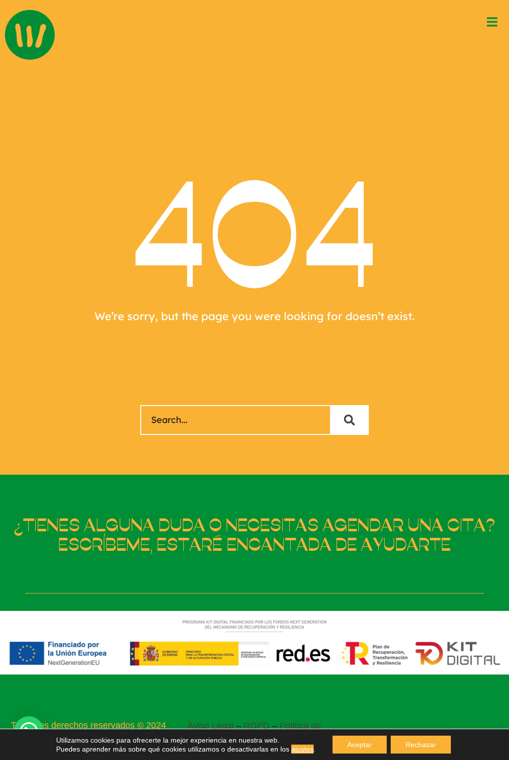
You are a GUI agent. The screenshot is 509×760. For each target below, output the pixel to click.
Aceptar (359, 745)
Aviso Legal (210, 726)
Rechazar (421, 745)
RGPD (256, 726)
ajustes (302, 749)
